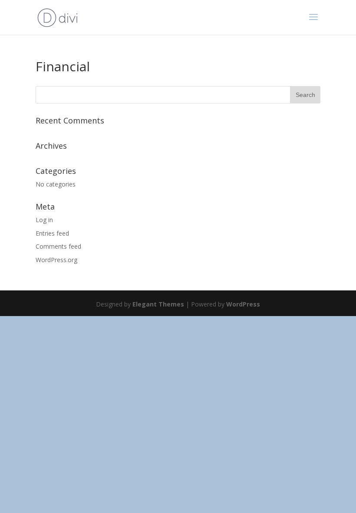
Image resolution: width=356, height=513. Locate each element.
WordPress (243, 304)
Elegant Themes (158, 304)
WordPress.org (56, 260)
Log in (44, 220)
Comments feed (58, 246)
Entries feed (52, 233)
